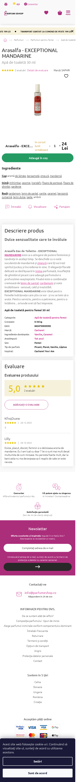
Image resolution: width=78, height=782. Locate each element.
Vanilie (38, 334)
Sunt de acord (37, 773)
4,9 (18, 4)
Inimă (5, 182)
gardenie (16, 186)
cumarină (7, 197)
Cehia (37, 682)
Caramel (47, 334)
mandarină (56, 176)
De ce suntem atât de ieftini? (38, 616)
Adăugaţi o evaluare (26, 404)
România (38, 697)
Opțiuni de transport (37, 646)
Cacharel (39, 330)
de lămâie (20, 176)
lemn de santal (30, 193)
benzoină (63, 193)
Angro (37, 651)
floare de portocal (52, 182)
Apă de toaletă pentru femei (50, 317)
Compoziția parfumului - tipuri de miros (37, 621)
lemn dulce (19, 197)
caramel (52, 193)
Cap (4, 175)
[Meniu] (68, 12)
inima (38, 271)
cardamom (14, 193)
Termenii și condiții (37, 640)
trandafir (36, 182)
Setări (38, 761)
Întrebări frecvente (37, 631)
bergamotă (33, 176)
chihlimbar (15, 182)
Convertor (32, 4)
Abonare (38, 567)
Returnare (37, 636)
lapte (29, 197)
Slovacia (37, 687)
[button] (50, 146)
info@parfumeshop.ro (40, 594)
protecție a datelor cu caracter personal (37, 559)
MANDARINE (13, 255)
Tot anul (39, 338)
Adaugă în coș (38, 158)
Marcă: (62, 70)
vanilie (42, 193)
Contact (37, 661)
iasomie (26, 182)
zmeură (44, 176)
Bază (5, 193)
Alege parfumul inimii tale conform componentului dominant (37, 625)
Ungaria (37, 692)
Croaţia (38, 702)
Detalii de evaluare (37, 70)
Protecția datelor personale (37, 656)
